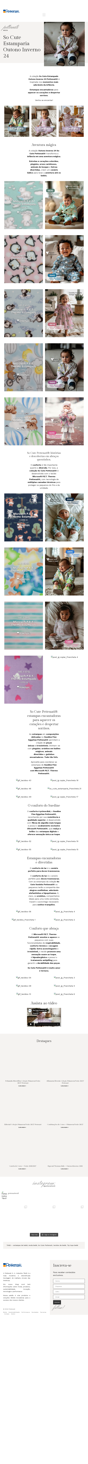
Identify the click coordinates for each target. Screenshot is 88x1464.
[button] (44, 15)
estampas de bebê (20, 1245)
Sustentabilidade (14, 1312)
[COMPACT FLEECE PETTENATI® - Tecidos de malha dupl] (15, 1216)
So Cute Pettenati (45, 1245)
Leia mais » (22, 1086)
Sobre (13, 1314)
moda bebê (33, 1245)
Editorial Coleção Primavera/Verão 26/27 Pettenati (22, 1124)
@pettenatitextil (49, 1186)
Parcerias (43, 1312)
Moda (5, 30)
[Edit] (45, 8)
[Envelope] (58, 8)
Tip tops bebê (72, 1245)
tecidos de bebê (59, 1245)
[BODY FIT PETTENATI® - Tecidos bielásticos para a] (72, 1216)
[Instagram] (39, 8)
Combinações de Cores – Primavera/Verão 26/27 (65, 1124)
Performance (25, 1312)
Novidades (35, 1312)
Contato (6, 1314)
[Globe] (33, 8)
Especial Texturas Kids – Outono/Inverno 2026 (65, 1166)
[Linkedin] (64, 8)
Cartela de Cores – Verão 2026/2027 (22, 1166)
